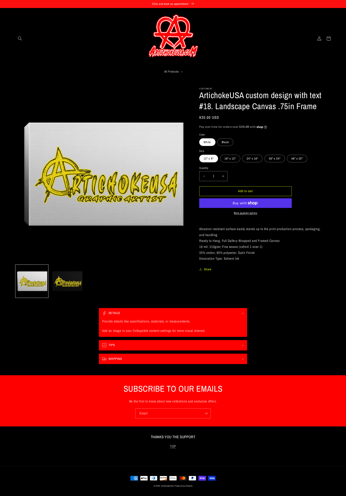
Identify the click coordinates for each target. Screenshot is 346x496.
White (207, 142)
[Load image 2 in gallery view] (66, 281)
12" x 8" (208, 159)
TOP (173, 446)
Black (225, 142)
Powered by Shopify (183, 485)
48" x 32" (297, 159)
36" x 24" (274, 159)
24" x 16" (252, 159)
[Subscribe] (206, 413)
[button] (20, 38)
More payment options (245, 213)
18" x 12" (230, 159)
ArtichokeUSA (167, 485)
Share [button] (207, 269)
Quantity (203, 168)
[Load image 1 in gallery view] (31, 281)
